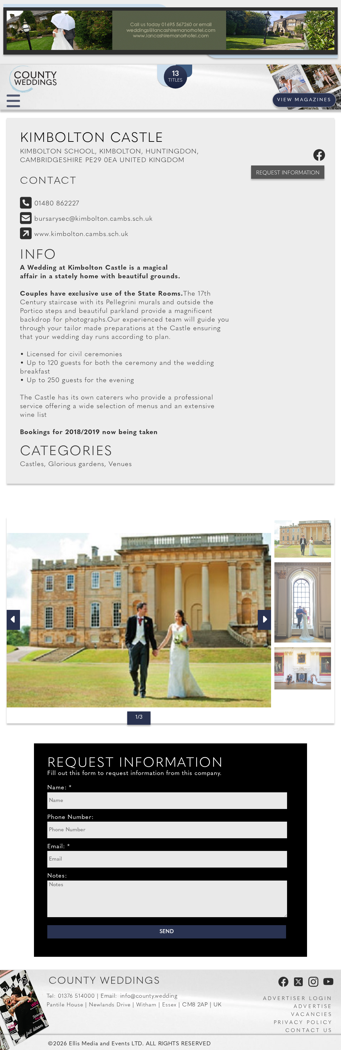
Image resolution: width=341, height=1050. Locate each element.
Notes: (57, 876)
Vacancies (311, 1014)
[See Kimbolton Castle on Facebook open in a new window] (320, 159)
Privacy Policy (303, 1022)
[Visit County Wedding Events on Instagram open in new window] (311, 985)
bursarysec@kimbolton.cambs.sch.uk (93, 219)
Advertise (313, 1006)
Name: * (59, 788)
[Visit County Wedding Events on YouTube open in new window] (326, 985)
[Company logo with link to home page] (53, 71)
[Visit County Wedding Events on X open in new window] (297, 985)
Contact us (308, 1030)
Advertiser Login (297, 998)
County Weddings (104, 981)
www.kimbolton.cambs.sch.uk (81, 234)
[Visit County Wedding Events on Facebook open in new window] (281, 985)
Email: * (58, 847)
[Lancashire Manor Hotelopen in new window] (170, 31)
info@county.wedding (148, 996)
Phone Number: (70, 818)
